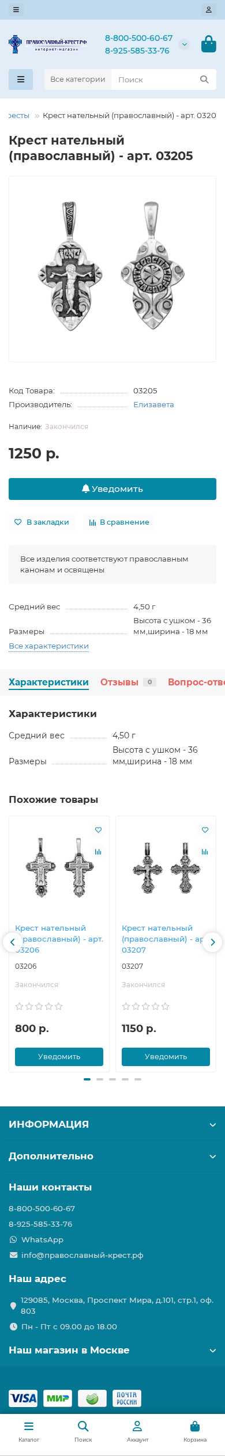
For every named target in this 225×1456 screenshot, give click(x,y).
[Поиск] (204, 79)
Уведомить (116, 488)
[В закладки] (98, 830)
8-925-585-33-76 (137, 51)
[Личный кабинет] (208, 9)
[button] (12, 942)
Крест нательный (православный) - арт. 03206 (59, 938)
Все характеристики (49, 645)
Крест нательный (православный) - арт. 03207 (166, 938)
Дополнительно (51, 1156)
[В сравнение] (98, 852)
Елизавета (153, 404)
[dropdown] (16, 9)
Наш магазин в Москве (69, 1350)
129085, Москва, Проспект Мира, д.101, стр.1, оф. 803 (117, 1305)
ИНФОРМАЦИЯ (49, 1124)
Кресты (15, 115)
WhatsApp (42, 1239)
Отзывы (126, 682)
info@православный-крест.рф (82, 1255)
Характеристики (49, 682)
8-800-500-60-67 (138, 38)
